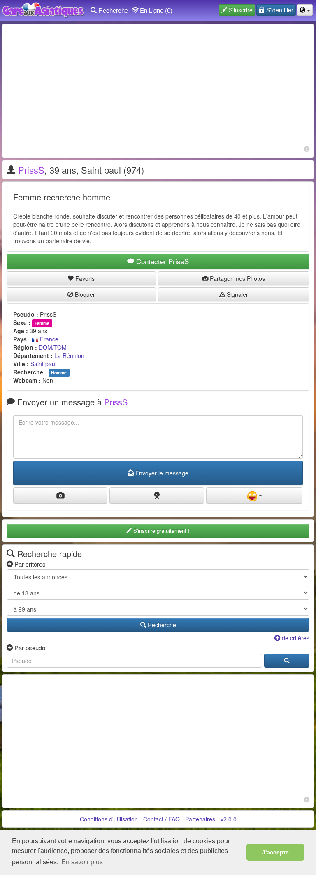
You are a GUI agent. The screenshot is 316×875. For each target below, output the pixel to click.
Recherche (112, 10)
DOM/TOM (53, 347)
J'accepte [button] (275, 852)
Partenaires (200, 819)
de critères (294, 638)
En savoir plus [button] (82, 862)
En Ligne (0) (155, 10)
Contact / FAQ (161, 819)
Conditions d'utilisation (109, 819)
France (48, 339)
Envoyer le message (161, 473)
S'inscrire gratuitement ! (161, 530)
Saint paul (43, 364)
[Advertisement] (158, 85)
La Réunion (69, 355)
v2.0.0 (229, 819)
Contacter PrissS (161, 261)
